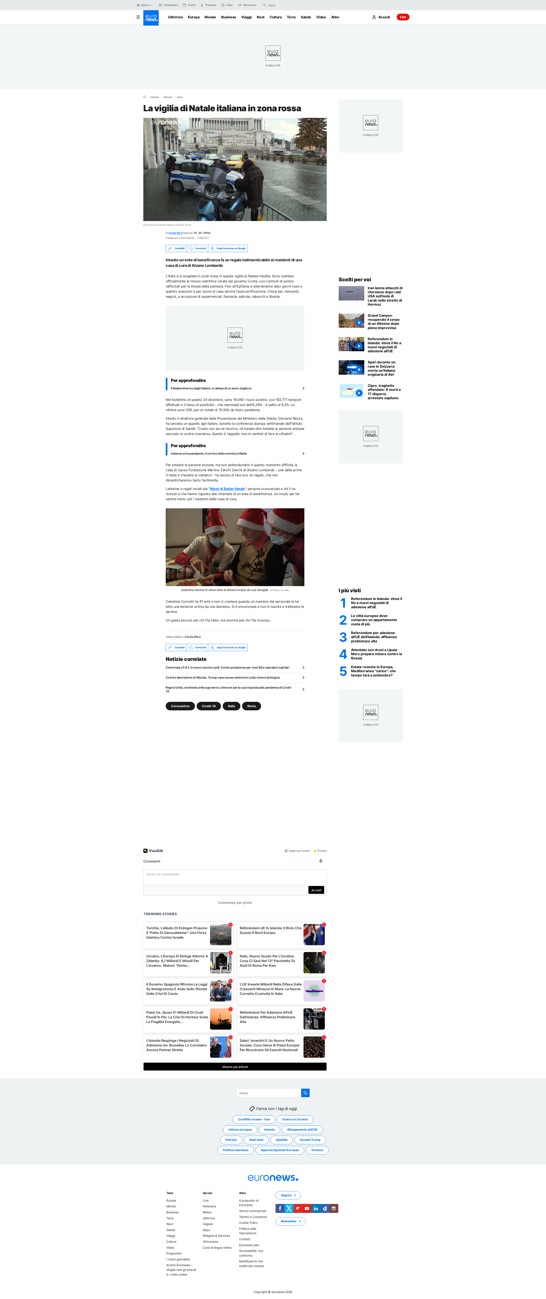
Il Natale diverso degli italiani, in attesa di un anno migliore (211, 388)
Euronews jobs (249, 1245)
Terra (291, 17)
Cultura (276, 17)
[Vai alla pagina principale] (151, 18)
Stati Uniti (256, 1140)
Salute (306, 17)
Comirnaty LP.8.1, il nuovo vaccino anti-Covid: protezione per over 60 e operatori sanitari (227, 667)
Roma (251, 706)
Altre (242, 1193)
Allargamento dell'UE (302, 1129)
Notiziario (209, 1206)
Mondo (210, 17)
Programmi (174, 1253)
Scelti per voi (355, 279)
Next (260, 17)
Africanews (210, 1241)
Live (403, 17)
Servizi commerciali (252, 1211)
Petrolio (231, 1140)
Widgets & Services (216, 1235)
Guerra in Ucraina (295, 1119)
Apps (206, 1230)
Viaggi (246, 17)
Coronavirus (180, 706)
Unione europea (240, 1129)
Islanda (269, 1129)
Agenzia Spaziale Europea (280, 1150)
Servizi (207, 1193)
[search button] (264, 5)
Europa (193, 17)
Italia (180, 97)
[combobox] (286, 5)
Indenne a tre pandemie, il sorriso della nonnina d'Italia (209, 453)
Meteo (207, 1212)
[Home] (144, 96)
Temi (169, 1193)
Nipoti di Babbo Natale (227, 489)
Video (321, 17)
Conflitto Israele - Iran (254, 1119)
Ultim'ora (175, 17)
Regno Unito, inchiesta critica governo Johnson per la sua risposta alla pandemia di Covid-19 (229, 689)
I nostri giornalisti (178, 1259)
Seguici (208, 1224)
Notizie (155, 97)
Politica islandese (235, 1150)
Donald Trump (310, 1140)
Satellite (282, 1140)
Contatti (244, 1239)
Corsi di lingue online (217, 1247)
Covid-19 (209, 706)
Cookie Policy (248, 1222)
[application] (235, 169)
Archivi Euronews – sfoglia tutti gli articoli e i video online (181, 1269)
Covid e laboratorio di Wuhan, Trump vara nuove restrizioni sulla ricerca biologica (223, 677)
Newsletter (289, 1221)
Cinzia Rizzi (175, 232)
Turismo (317, 1150)
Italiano (145, 5)
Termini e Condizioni (253, 1217)
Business (228, 17)
